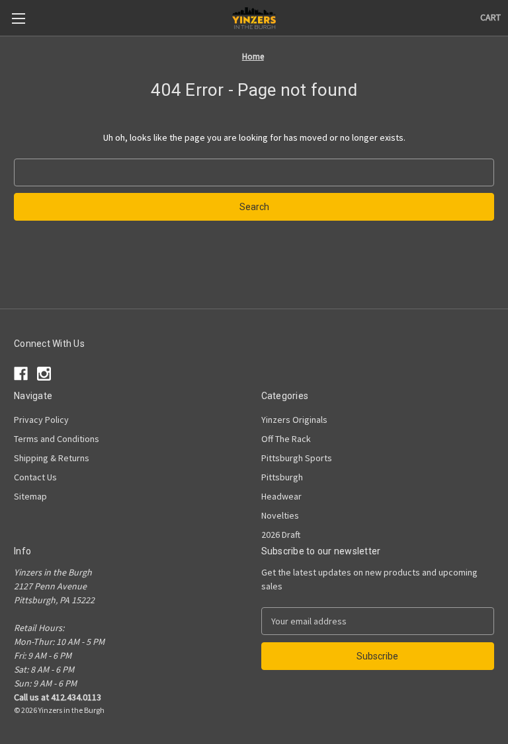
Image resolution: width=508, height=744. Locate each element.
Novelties (280, 515)
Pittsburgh (282, 477)
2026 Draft (280, 534)
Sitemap (30, 496)
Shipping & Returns (51, 458)
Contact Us (35, 477)
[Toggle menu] (18, 18)
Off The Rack (286, 439)
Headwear (281, 496)
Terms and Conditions (56, 439)
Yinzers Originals (294, 420)
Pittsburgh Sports (296, 458)
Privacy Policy (41, 420)
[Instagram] (44, 374)
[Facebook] (21, 374)
